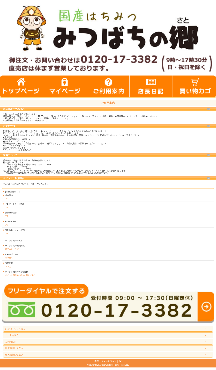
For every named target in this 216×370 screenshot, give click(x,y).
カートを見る (12, 335)
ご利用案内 (10, 341)
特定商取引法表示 (14, 348)
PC (120, 361)
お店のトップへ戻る (15, 328)
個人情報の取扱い (14, 354)
